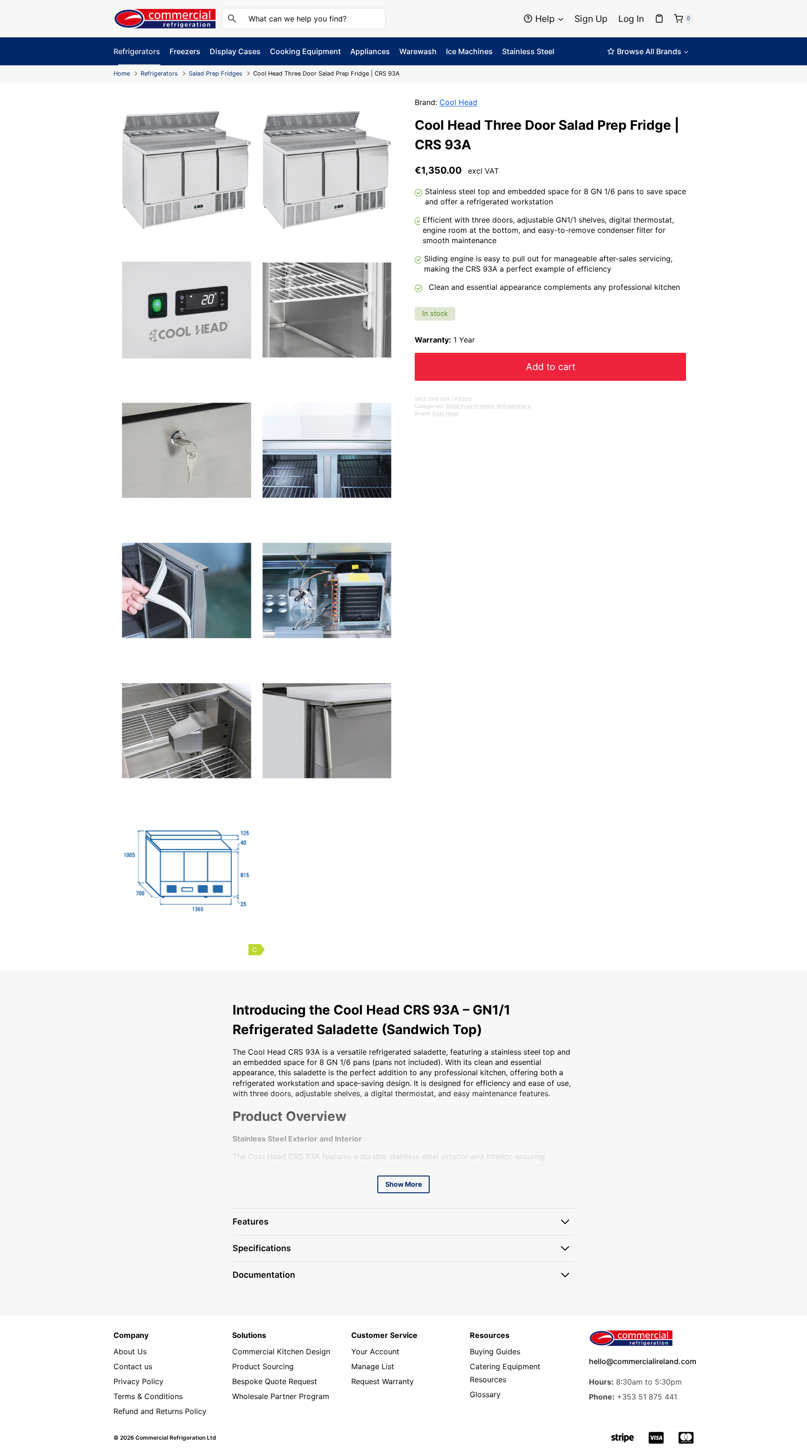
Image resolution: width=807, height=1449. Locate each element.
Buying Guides (495, 1351)
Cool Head (458, 102)
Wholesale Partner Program (280, 1396)
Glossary (485, 1394)
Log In (631, 18)
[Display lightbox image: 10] (327, 731)
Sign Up (591, 18)
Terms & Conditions (148, 1396)
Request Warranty (382, 1381)
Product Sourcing (263, 1366)
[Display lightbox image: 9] (186, 731)
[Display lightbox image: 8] (327, 590)
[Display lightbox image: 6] (327, 450)
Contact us (132, 1366)
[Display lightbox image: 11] (186, 871)
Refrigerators (159, 73)
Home (121, 73)
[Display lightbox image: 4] (327, 310)
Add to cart (550, 366)
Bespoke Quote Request (274, 1381)
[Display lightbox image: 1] (186, 170)
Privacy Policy (138, 1381)
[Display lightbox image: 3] (186, 310)
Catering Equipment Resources (505, 1373)
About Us (130, 1351)
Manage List (372, 1366)
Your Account (375, 1351)
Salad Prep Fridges (215, 73)
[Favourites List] (659, 18)
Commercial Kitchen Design (281, 1351)
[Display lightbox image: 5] (186, 450)
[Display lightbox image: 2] (327, 170)
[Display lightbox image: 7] (186, 590)
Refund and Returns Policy (159, 1411)
